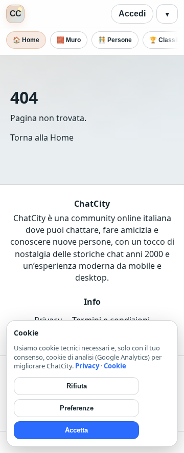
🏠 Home (26, 40)
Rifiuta (76, 386)
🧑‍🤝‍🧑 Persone (115, 40)
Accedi (132, 13)
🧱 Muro (69, 40)
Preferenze (77, 408)
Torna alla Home (42, 137)
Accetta (76, 430)
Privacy (87, 365)
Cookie (115, 365)
